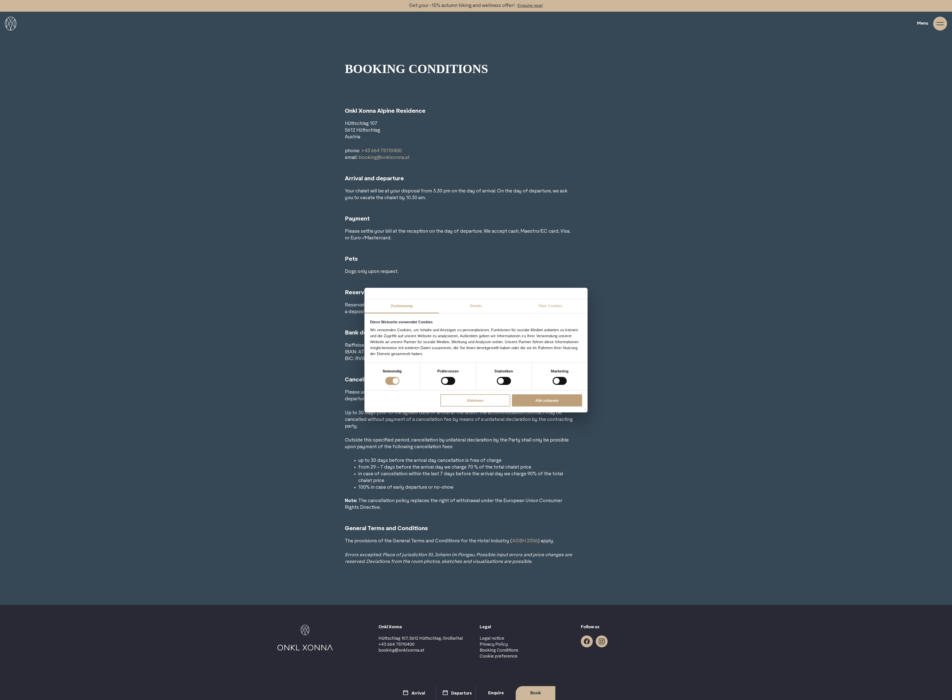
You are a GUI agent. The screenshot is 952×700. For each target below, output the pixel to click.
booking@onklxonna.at (384, 157)
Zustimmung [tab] (402, 305)
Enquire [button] (496, 693)
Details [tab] (476, 305)
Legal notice (492, 638)
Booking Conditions (499, 650)
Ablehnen (475, 400)
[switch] (448, 381)
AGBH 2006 (525, 541)
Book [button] (535, 693)
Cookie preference (498, 656)
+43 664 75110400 (381, 151)
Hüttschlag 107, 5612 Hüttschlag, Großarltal (421, 638)
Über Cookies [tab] (550, 305)
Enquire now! (530, 6)
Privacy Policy (494, 644)
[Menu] (940, 24)
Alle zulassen (547, 400)
